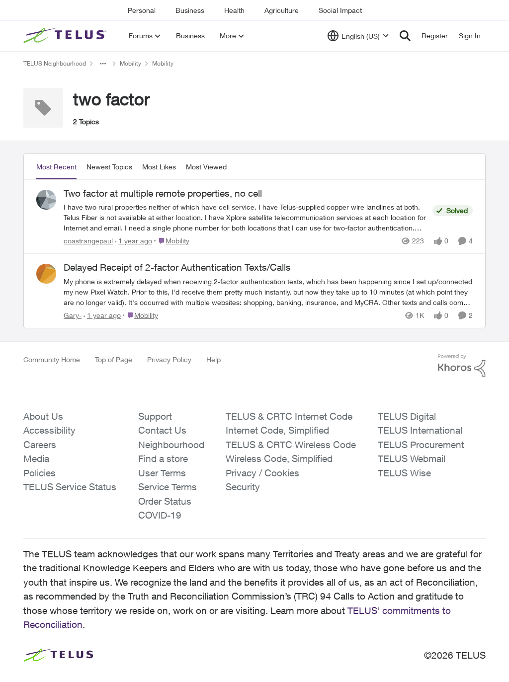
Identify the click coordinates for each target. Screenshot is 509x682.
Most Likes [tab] (159, 166)
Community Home (51, 359)
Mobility (130, 63)
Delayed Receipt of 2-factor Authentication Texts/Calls (177, 267)
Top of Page (113, 359)
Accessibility (49, 430)
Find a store (163, 458)
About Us (43, 416)
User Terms (162, 472)
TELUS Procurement (421, 444)
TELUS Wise (404, 472)
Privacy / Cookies (262, 472)
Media (36, 458)
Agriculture (281, 10)
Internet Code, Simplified (277, 430)
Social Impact (340, 10)
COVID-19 (159, 515)
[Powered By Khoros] (462, 365)
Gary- (73, 315)
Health (234, 10)
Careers (39, 444)
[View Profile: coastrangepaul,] (46, 200)
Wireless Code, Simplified (279, 458)
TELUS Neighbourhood (54, 63)
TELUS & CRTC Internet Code (289, 416)
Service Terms (167, 486)
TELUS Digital (407, 416)
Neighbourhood (171, 444)
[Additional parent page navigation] (103, 64)
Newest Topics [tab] (109, 166)
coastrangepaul (88, 240)
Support (155, 416)
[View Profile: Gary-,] (46, 274)
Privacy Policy (169, 359)
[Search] (405, 36)
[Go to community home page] (66, 36)
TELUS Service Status (69, 486)
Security (243, 486)
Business (189, 10)
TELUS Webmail (411, 458)
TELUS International (420, 430)
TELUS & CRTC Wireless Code (291, 444)
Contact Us (162, 430)
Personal (142, 10)
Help (213, 359)
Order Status (164, 501)
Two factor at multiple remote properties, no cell (163, 193)
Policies (39, 472)
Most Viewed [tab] (206, 166)
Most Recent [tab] (56, 166)
